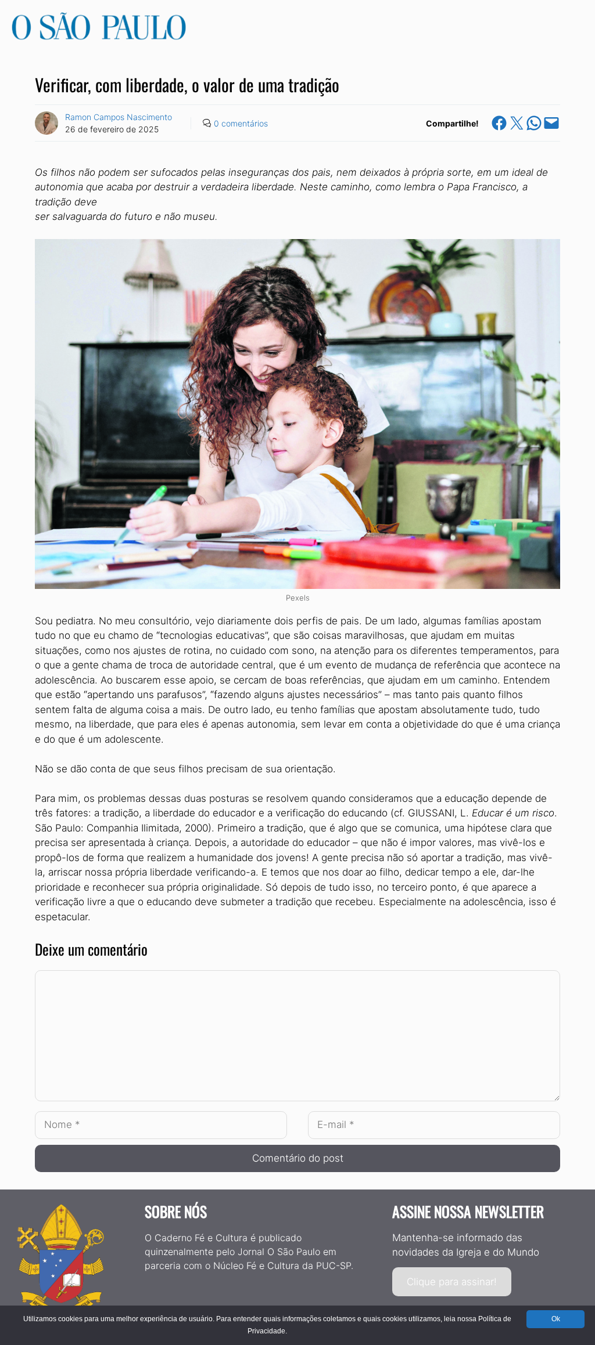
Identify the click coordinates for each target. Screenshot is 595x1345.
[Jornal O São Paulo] (99, 36)
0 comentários (241, 123)
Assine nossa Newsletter (468, 1211)
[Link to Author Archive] (46, 123)
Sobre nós (176, 1211)
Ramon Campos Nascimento (118, 117)
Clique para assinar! (452, 1282)
